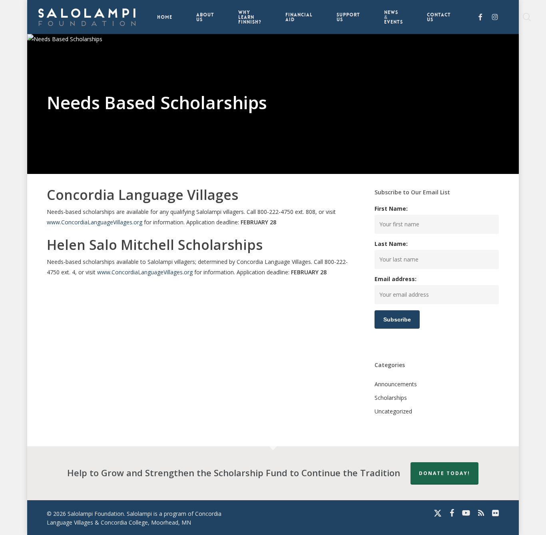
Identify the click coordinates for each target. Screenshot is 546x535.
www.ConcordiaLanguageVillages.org (94, 222)
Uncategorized (393, 411)
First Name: (391, 208)
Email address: (395, 279)
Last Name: (391, 244)
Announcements (396, 384)
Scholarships (391, 397)
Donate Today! (444, 473)
